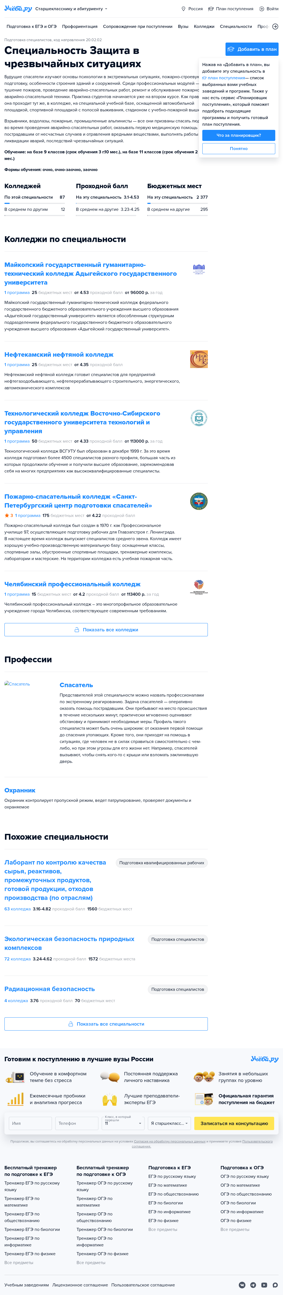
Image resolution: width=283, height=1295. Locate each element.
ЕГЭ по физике (163, 1220)
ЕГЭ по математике (167, 1185)
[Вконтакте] (242, 1285)
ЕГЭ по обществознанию (173, 1194)
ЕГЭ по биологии (165, 1203)
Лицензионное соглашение (80, 1285)
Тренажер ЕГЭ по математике (22, 1202)
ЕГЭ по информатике (169, 1212)
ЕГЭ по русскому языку (172, 1176)
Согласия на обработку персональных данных (170, 1141)
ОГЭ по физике (236, 1220)
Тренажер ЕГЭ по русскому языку (32, 1186)
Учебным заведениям (26, 1285)
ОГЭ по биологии (238, 1203)
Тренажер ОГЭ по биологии (105, 1229)
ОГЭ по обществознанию (246, 1194)
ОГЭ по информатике (242, 1212)
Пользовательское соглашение (143, 1285)
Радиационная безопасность (49, 989)
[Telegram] (253, 1285)
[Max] (275, 1285)
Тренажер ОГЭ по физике (103, 1254)
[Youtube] (264, 1285)
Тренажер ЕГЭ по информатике (22, 1242)
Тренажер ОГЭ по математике (94, 1202)
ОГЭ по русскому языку (245, 1176)
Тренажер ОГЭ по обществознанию (94, 1217)
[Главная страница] (18, 9)
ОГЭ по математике (240, 1185)
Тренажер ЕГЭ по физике (30, 1254)
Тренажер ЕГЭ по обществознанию (22, 1217)
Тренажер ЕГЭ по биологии (32, 1229)
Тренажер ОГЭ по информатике (94, 1242)
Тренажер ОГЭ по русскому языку (105, 1186)
